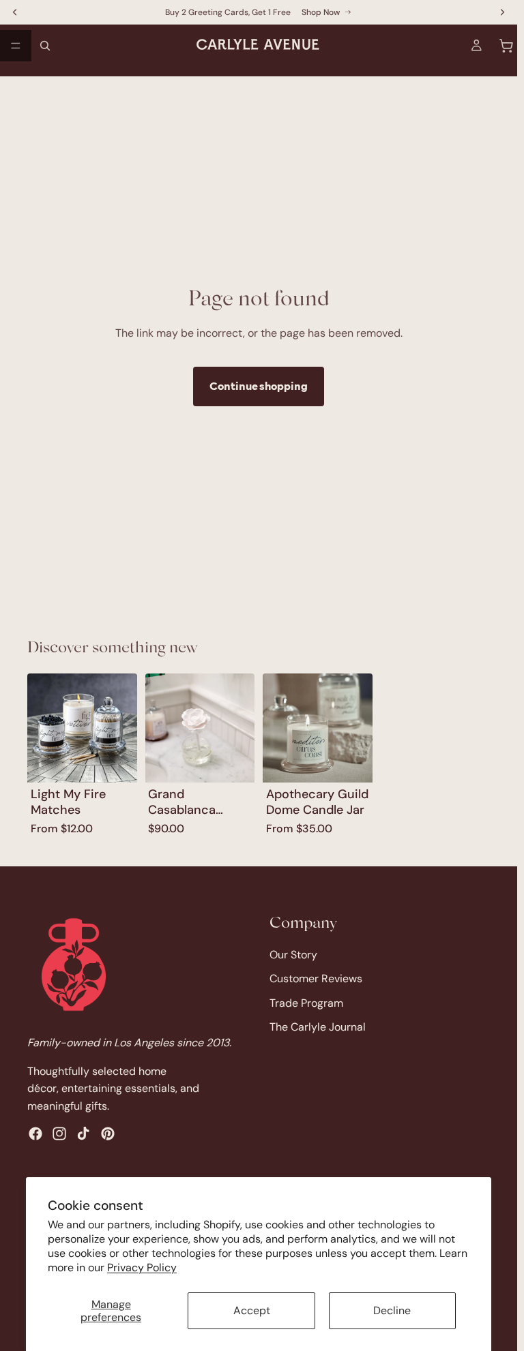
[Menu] (15, 45)
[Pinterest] (108, 1133)
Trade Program (306, 1002)
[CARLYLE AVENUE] (73, 964)
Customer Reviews (316, 978)
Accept (251, 1310)
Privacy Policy (142, 1267)
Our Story (293, 954)
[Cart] (506, 46)
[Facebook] (35, 1133)
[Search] (45, 46)
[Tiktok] (83, 1133)
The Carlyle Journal (318, 1027)
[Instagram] (59, 1133)
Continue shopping (258, 385)
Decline (392, 1310)
